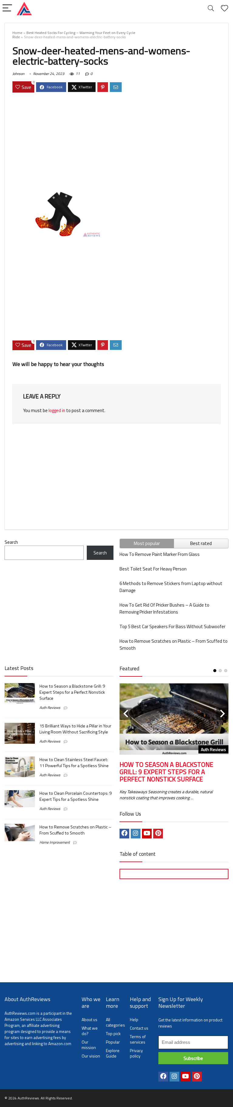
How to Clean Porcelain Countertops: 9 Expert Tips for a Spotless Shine (75, 796)
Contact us (139, 1028)
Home (17, 33)
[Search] (211, 8)
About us (89, 1019)
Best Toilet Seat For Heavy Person (153, 568)
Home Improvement (54, 842)
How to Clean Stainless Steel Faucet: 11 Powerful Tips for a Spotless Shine (74, 762)
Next (222, 714)
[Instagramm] (135, 833)
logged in (57, 410)
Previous (126, 714)
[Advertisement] (116, 141)
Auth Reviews (49, 707)
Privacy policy (136, 1053)
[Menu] (7, 8)
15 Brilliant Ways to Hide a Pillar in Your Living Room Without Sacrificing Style (75, 729)
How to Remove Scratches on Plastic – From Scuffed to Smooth (75, 830)
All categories (115, 1022)
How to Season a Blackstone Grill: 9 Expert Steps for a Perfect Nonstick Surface (72, 692)
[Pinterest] (158, 833)
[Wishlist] (224, 8)
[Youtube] (147, 833)
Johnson (18, 73)
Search (11, 542)
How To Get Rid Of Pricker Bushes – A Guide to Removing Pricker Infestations (164, 608)
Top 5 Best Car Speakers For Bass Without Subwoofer (172, 626)
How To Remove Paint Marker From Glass (160, 554)
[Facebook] (124, 833)
